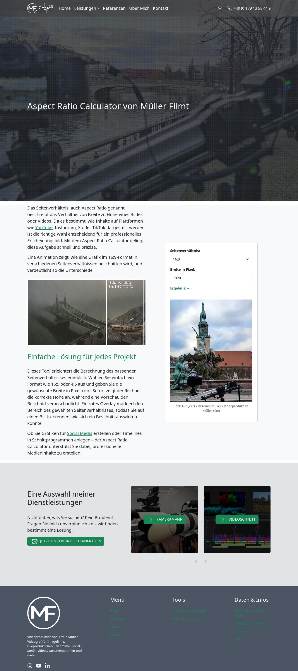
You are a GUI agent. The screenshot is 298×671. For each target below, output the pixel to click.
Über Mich (139, 8)
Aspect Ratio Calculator (189, 610)
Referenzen (114, 8)
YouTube (44, 227)
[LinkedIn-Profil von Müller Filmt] (47, 665)
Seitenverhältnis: (185, 250)
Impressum (243, 631)
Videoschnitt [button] (242, 519)
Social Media (79, 433)
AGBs (238, 639)
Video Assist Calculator (189, 619)
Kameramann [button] (169, 519)
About (114, 627)
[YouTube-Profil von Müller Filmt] (38, 665)
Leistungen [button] (85, 8)
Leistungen (118, 619)
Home (65, 8)
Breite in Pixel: (182, 269)
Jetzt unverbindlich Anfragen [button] (70, 541)
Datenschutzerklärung (251, 623)
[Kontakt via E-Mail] (221, 8)
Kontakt (160, 8)
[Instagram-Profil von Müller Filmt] (30, 665)
